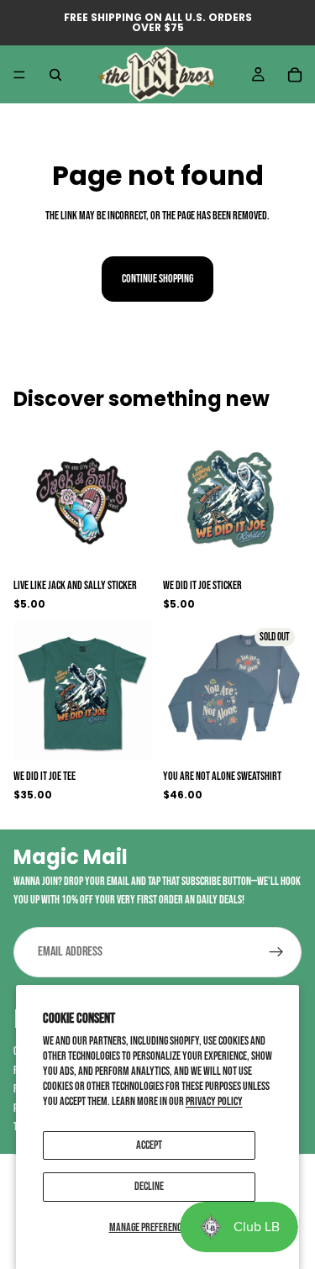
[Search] (55, 74)
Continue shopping (157, 278)
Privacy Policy (214, 1101)
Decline (149, 1186)
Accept (149, 1145)
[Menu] (19, 74)
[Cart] (294, 74)
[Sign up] (276, 952)
